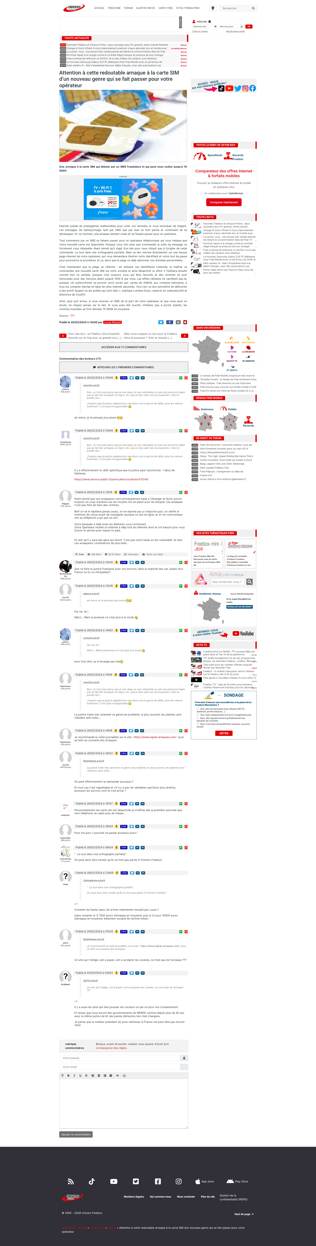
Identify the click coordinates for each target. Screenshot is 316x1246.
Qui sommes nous (160, 1196)
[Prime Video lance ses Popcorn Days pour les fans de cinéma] (196, 271)
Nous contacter (186, 1196)
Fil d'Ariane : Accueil (74, 1227)
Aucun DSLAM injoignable (242, 594)
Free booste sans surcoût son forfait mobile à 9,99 (228, 387)
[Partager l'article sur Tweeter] (161, 322)
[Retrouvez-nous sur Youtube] (114, 1181)
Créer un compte (200, 31)
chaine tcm (206, 475)
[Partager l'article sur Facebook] (169, 322)
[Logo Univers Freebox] (74, 8)
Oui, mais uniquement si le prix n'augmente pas (225, 714)
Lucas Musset (112, 322)
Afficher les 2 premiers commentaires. (126, 367)
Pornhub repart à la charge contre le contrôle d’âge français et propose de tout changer (115, 55)
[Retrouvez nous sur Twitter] (136, 1181)
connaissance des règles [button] (111, 1048)
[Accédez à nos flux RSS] (71, 1181)
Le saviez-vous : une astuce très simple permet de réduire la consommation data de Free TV (230, 238)
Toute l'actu (97, 1227)
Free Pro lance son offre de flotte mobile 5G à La (227, 390)
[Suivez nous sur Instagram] (179, 1181)
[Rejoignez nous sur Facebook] (158, 1181)
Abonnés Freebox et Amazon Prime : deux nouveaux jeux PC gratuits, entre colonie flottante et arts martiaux (230, 226)
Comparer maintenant (224, 202)
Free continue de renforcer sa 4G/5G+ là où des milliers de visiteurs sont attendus (112, 58)
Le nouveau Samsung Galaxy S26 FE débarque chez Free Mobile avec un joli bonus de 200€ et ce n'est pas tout (230, 259)
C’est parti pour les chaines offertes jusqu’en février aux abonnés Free (227, 666)
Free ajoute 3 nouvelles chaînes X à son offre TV (229, 677)
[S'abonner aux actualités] (185, 322)
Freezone (202, 21)
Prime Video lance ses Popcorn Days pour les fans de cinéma (230, 271)
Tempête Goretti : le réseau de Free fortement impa (228, 379)
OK (249, 26)
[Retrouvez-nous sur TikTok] (92, 1181)
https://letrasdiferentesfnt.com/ (217, 452)
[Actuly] (202, 579)
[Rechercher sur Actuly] (249, 582)
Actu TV (201, 644)
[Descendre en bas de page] (137, 377)
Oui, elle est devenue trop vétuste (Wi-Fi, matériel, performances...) (221, 710)
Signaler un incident (239, 607)
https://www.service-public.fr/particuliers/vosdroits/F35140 (111, 479)
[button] (62, 1075)
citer (124, 377)
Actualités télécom (179, 48)
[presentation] (62, 1076)
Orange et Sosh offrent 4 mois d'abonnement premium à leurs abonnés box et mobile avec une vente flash (230, 233)
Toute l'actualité (77, 38)
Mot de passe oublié (235, 31)
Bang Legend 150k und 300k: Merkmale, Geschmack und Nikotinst (222, 465)
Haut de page (243, 1214)
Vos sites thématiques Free (215, 533)
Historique (133, 554)
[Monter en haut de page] (143, 377)
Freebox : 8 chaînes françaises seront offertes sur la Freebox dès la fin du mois (228, 673)
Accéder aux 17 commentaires (123, 347)
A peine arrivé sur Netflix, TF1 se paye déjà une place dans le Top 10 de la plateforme (229, 653)
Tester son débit (154, 554)
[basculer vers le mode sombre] (212, 8)
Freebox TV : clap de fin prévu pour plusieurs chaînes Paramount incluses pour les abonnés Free (228, 687)
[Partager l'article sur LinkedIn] (178, 322)
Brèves (184, 45)
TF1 (72, 315)
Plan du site (208, 1196)
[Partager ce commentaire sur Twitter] (132, 377)
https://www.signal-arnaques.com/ (155, 737)
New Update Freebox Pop (214, 467)
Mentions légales (134, 1196)
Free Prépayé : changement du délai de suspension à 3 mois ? (221, 473)
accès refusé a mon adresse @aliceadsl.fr (223, 479)
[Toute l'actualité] (180, 38)
